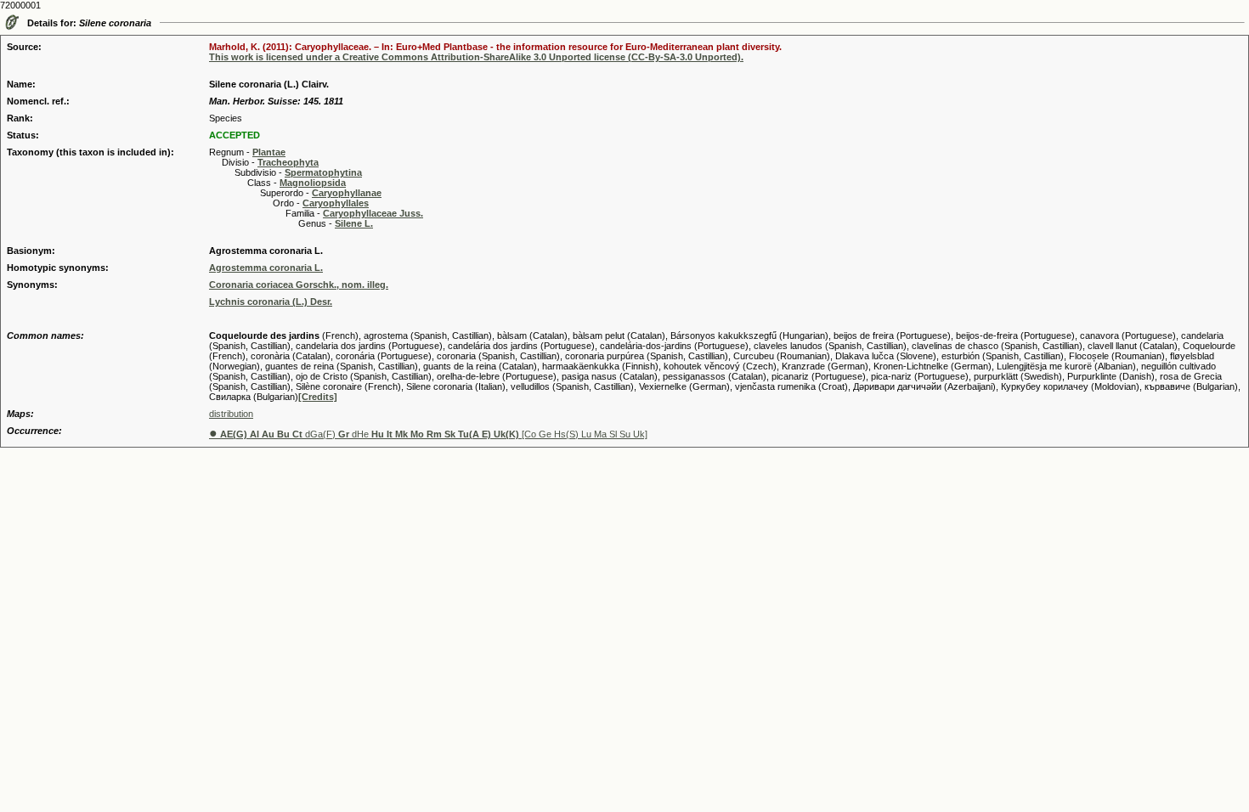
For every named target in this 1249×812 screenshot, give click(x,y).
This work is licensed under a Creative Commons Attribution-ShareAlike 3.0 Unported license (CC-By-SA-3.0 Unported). (476, 57)
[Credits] (317, 397)
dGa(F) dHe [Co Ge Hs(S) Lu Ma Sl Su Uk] (428, 434)
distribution (231, 414)
